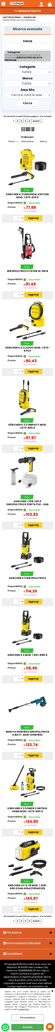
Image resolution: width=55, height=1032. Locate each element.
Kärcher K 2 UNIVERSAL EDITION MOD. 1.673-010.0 (27, 196)
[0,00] (50, 4)
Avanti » (37, 121)
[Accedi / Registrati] (41, 4)
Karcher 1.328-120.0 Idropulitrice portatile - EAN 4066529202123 (27, 504)
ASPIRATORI (9, 57)
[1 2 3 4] (18, 525)
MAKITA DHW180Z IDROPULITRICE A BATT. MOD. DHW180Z (27, 733)
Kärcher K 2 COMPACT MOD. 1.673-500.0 (27, 426)
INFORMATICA (27, 11)
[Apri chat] (50, 1027)
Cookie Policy (23, 1009)
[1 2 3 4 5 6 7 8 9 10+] (18, 218)
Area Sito (28, 90)
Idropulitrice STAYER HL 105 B (27, 271)
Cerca (27, 41)
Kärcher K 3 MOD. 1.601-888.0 (27, 655)
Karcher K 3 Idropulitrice (27, 578)
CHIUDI (52, 991)
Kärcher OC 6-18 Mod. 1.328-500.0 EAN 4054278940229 (27, 887)
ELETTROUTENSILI (31, 55)
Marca (27, 78)
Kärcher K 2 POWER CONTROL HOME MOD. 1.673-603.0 (27, 810)
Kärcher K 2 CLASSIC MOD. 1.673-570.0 (27, 349)
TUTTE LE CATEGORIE (13, 55)
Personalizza (27, 1017)
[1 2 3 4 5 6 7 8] (18, 372)
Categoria (27, 67)
